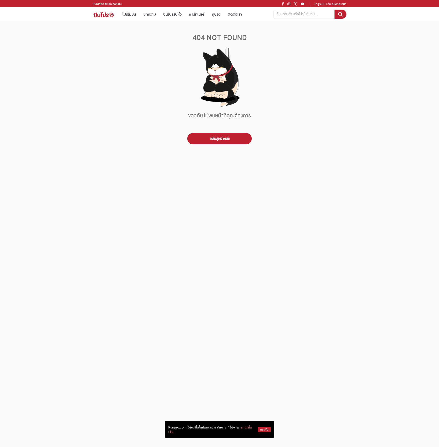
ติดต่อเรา (235, 14)
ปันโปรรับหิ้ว (172, 14)
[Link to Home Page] (104, 14)
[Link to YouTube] (302, 4)
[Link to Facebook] (283, 4)
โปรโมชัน (129, 14)
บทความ (149, 14)
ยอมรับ (264, 429)
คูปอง (216, 14)
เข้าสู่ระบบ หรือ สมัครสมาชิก (330, 4)
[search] (340, 14)
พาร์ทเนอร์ (197, 14)
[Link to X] (295, 4)
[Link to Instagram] (288, 4)
